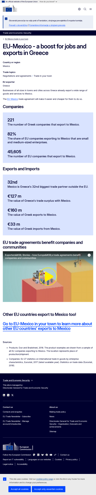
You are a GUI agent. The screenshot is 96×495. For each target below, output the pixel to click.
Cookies (58, 459)
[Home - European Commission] (10, 8)
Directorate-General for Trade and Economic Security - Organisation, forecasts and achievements (68, 424)
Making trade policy (57, 412)
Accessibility (22, 464)
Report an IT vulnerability (13, 459)
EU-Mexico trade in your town (16, 39)
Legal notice (8, 464)
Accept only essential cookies (48, 489)
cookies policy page (44, 479)
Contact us (64, 455)
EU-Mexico (12, 99)
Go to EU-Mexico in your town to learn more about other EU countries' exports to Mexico (47, 326)
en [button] (79, 9)
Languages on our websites (39, 459)
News (51, 416)
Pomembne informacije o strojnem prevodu (47, 25)
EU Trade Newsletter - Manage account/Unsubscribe (16, 422)
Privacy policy (72, 459)
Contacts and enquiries (12, 412)
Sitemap (52, 431)
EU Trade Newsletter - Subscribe (17, 416)
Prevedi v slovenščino (18, 25)
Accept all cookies (20, 489)
